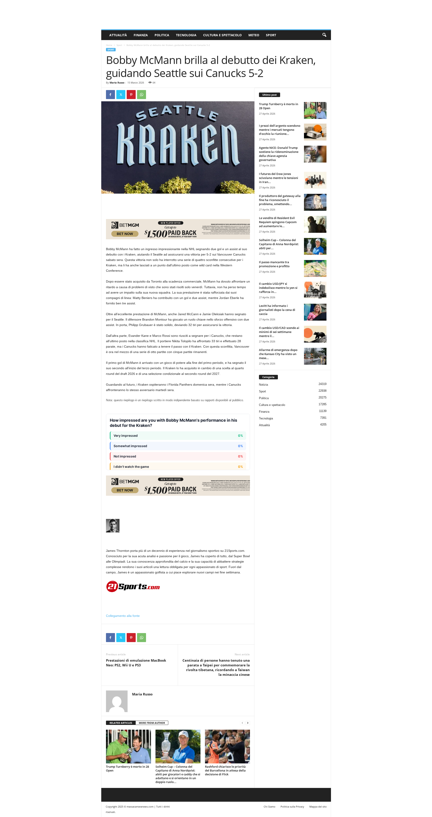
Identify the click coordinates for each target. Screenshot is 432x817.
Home (109, 45)
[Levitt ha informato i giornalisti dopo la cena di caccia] (315, 312)
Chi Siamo (269, 806)
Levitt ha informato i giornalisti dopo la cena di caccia (277, 310)
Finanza (141, 35)
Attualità (118, 35)
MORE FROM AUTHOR (152, 722)
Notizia (263, 384)
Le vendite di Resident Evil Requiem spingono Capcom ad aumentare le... (278, 222)
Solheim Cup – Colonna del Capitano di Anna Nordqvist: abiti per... (279, 244)
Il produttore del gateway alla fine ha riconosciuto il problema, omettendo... (280, 200)
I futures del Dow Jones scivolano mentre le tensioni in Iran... (278, 178)
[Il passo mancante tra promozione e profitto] (315, 268)
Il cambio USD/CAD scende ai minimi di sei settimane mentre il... (279, 332)
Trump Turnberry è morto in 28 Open (127, 768)
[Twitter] (120, 94)
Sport (271, 35)
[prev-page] (242, 723)
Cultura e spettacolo (222, 35)
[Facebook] (110, 94)
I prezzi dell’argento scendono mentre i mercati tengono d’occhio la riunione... (279, 130)
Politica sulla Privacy (292, 806)
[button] (324, 35)
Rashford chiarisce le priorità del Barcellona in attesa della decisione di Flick (225, 770)
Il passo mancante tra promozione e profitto (274, 264)
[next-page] (247, 723)
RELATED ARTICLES (121, 722)
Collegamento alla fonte (123, 616)
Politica (162, 35)
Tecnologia (186, 35)
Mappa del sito (318, 806)
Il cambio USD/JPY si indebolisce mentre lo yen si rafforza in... (278, 288)
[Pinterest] (131, 94)
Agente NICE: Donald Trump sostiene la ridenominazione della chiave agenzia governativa (278, 154)
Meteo (253, 35)
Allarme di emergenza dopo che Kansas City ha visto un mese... (278, 354)
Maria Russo (117, 82)
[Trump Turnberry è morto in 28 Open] (128, 746)
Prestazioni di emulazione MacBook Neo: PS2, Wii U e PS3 (136, 662)
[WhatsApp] (141, 94)
